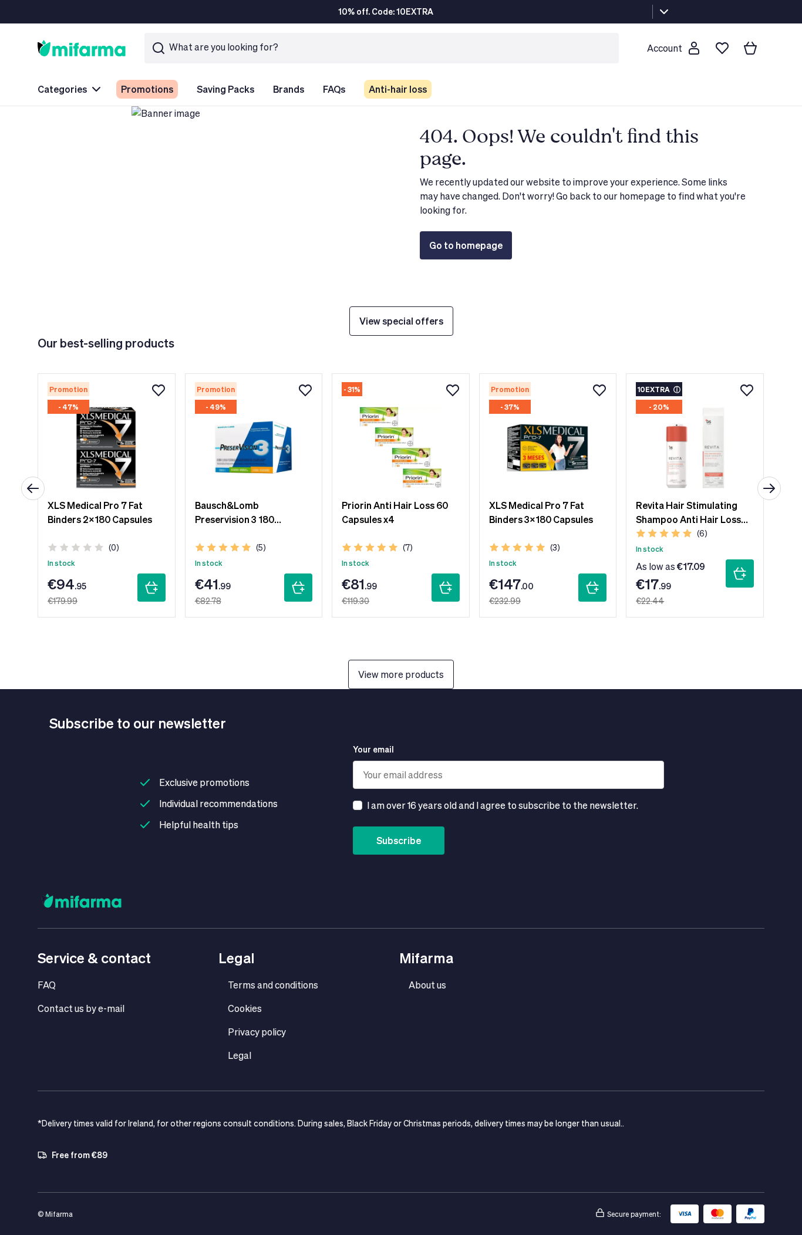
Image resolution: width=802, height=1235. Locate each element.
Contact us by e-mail (81, 1008)
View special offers (401, 320)
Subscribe (398, 840)
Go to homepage (466, 245)
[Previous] (33, 488)
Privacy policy (257, 1031)
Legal (239, 1055)
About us (427, 984)
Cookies (245, 1008)
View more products (401, 674)
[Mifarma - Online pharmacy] (82, 48)
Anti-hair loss (398, 89)
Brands (288, 89)
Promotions (147, 89)
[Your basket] (750, 48)
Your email (373, 749)
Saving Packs (225, 89)
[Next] (769, 488)
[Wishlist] (722, 48)
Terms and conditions (273, 984)
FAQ (47, 984)
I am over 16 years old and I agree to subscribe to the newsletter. (502, 805)
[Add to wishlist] (158, 390)
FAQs (334, 89)
